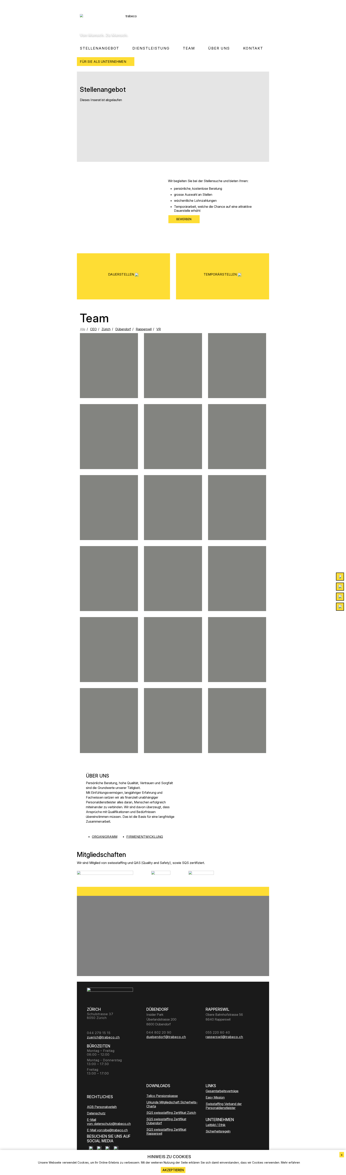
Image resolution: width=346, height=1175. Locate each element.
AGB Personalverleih (102, 1107)
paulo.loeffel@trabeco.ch (237, 591)
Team (189, 48)
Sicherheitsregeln (218, 1131)
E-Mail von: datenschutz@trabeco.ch (109, 1122)
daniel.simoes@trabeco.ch (173, 518)
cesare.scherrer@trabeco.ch (237, 657)
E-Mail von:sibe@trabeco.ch (107, 1130)
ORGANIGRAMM (104, 837)
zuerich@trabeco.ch (237, 445)
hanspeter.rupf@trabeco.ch (109, 728)
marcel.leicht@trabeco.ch (173, 445)
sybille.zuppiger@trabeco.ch (173, 662)
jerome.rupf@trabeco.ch (109, 373)
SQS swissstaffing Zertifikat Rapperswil (166, 1131)
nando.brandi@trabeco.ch (109, 520)
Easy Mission (215, 1097)
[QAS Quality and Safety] (160, 876)
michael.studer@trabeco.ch (173, 378)
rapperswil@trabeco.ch (173, 587)
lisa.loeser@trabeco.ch (109, 447)
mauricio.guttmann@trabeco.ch (109, 662)
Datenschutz (96, 1113)
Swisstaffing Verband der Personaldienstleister (224, 1106)
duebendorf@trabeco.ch (237, 518)
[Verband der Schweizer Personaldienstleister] (105, 876)
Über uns (219, 48)
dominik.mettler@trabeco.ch (237, 376)
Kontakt (253, 48)
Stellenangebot (99, 48)
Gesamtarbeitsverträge (222, 1091)
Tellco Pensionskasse (162, 1096)
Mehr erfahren (290, 1162)
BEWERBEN (184, 219)
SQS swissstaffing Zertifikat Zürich (171, 1113)
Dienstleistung (151, 48)
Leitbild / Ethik (215, 1125)
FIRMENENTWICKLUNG (144, 837)
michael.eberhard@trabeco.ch (109, 587)
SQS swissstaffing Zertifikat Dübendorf (166, 1121)
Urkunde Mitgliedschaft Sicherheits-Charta (172, 1104)
